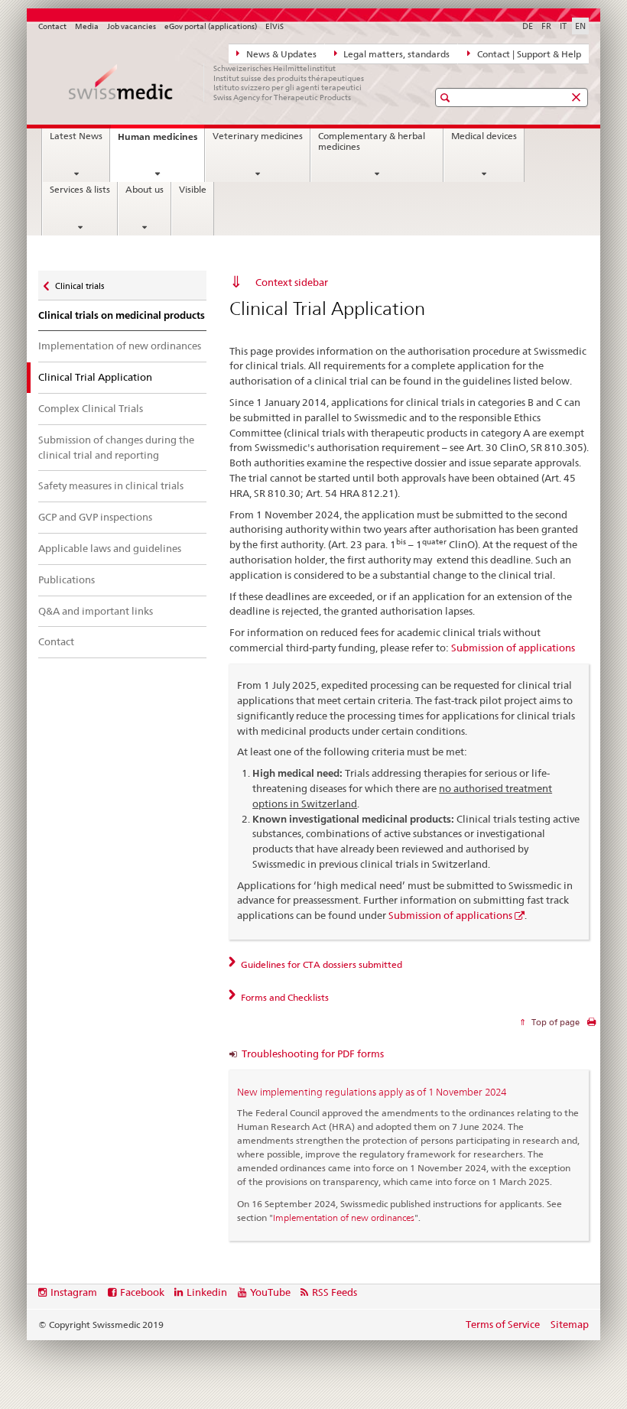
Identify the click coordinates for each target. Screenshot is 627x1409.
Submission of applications (513, 647)
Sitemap (570, 1324)
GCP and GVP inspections (95, 517)
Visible (192, 189)
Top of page (554, 1022)
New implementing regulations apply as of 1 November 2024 (371, 1092)
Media (87, 26)
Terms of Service (503, 1324)
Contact (52, 26)
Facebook (142, 1292)
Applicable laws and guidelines (109, 548)
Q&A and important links (95, 611)
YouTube (270, 1292)
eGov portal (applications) (210, 26)
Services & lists (80, 189)
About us (144, 189)
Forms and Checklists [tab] (284, 997)
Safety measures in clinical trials (111, 485)
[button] (446, 97)
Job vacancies (131, 26)
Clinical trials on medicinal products (121, 315)
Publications (66, 579)
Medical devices (484, 136)
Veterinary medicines (258, 136)
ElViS (274, 26)
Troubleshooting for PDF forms (313, 1053)
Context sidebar (291, 282)
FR (546, 26)
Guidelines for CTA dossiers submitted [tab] (320, 964)
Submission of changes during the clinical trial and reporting (116, 447)
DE (527, 26)
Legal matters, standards (395, 54)
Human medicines (161, 141)
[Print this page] (591, 1026)
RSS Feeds (334, 1292)
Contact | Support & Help (528, 54)
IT (563, 26)
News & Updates (280, 54)
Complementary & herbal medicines (371, 141)
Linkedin (207, 1292)
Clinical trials (79, 282)
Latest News (76, 136)
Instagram (73, 1292)
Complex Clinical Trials (90, 408)
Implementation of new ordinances (119, 345)
